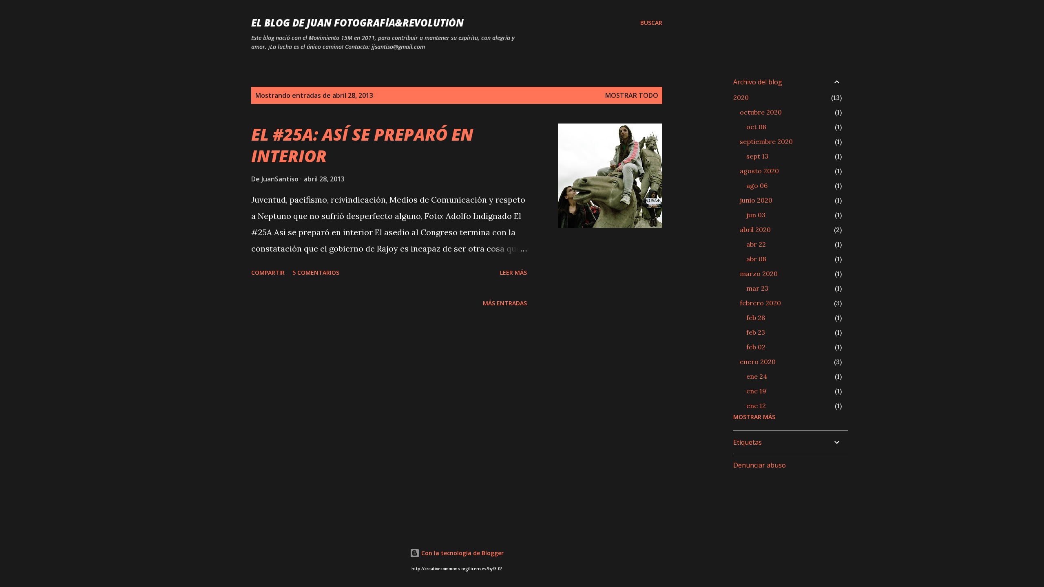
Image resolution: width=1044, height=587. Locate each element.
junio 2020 (756, 200)
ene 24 (756, 376)
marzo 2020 (759, 273)
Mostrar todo (631, 95)
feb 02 (755, 347)
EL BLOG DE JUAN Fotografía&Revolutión (357, 22)
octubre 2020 (761, 112)
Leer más (513, 272)
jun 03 (755, 215)
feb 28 (755, 317)
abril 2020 (755, 229)
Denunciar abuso (759, 465)
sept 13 (757, 156)
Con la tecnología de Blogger (462, 553)
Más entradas (505, 303)
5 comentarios (315, 272)
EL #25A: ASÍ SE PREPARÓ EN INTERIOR (362, 145)
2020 (741, 97)
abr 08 (756, 259)
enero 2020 (758, 361)
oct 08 (756, 127)
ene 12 (756, 406)
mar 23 (757, 288)
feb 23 (755, 332)
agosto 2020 (759, 171)
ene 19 (756, 391)
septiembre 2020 (766, 141)
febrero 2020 (760, 303)
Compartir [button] (268, 272)
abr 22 (756, 244)
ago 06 (757, 185)
